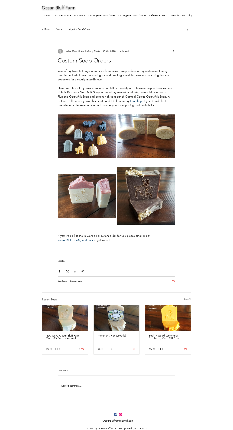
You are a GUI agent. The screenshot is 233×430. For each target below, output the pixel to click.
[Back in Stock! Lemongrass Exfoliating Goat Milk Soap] (168, 318)
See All (187, 298)
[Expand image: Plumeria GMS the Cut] (87, 196)
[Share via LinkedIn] (74, 271)
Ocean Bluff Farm (58, 8)
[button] (186, 29)
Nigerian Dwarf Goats (79, 29)
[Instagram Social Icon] (120, 414)
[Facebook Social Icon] (115, 414)
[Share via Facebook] (59, 271)
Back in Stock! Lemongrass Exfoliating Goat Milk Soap (164, 337)
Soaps (59, 29)
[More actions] (173, 51)
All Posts (46, 29)
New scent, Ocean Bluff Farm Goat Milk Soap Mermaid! (62, 337)
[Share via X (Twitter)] (67, 271)
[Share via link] (82, 271)
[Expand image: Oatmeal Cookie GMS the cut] (146, 196)
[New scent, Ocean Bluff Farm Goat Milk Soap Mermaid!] (65, 318)
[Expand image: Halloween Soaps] (87, 136)
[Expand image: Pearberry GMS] (146, 136)
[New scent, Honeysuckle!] (116, 318)
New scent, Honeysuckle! (111, 335)
